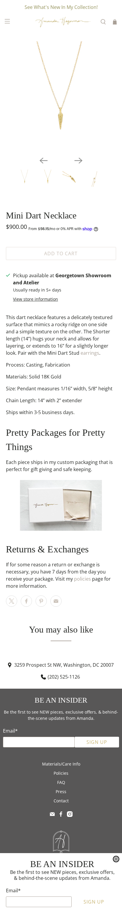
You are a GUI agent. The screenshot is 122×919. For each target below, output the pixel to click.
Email (13, 890)
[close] (116, 859)
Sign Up (94, 902)
